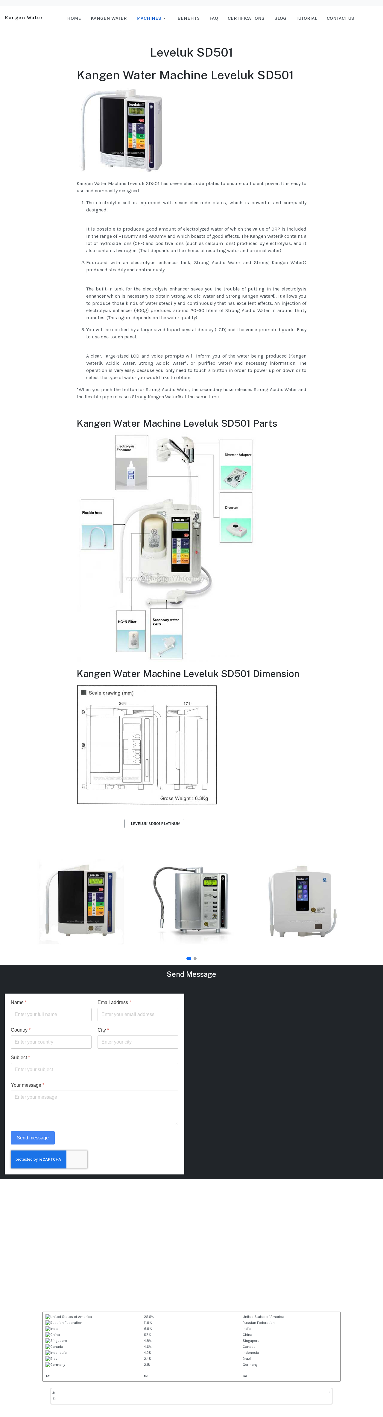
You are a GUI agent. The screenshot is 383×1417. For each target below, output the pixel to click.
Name (19, 1002)
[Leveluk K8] (302, 901)
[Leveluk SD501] (81, 901)
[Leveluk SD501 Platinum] (191, 901)
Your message (27, 1085)
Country (21, 1030)
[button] (152, 18)
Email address (114, 1002)
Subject (20, 1057)
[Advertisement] (191, 1270)
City (103, 1030)
